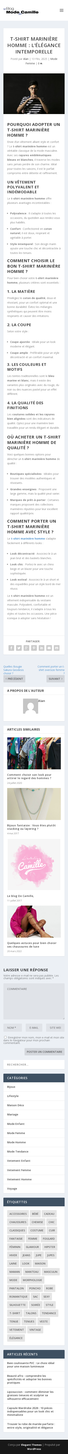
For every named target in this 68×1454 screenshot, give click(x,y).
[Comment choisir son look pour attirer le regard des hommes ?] (34, 753)
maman (14, 1272)
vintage (35, 1329)
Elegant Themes (31, 1444)
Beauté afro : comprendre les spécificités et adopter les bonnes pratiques (29, 1379)
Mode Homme (16, 1142)
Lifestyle (13, 1096)
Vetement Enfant (18, 1160)
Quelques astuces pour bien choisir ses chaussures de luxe (31, 944)
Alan (26, 59)
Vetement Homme (19, 1179)
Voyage (12, 1188)
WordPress (34, 1449)
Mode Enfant (16, 1124)
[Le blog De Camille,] (34, 864)
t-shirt (14, 1313)
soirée (35, 1305)
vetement (16, 1329)
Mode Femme (16, 1133)
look (25, 1263)
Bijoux (11, 1087)
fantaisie (16, 1238)
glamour (32, 1247)
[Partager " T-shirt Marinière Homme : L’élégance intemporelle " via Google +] (26, 648)
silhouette (17, 1305)
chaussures (17, 1222)
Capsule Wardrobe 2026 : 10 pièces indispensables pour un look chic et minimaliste (30, 1411)
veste (44, 1321)
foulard (49, 1238)
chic (52, 1222)
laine (13, 1263)
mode (13, 1280)
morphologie (32, 1280)
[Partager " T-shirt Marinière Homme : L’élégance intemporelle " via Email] (49, 648)
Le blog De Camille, (20, 896)
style (49, 1305)
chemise (37, 1222)
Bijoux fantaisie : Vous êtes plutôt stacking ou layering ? (31, 827)
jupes (50, 1255)
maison (40, 1263)
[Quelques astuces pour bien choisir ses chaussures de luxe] (34, 922)
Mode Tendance (17, 1151)
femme (32, 1238)
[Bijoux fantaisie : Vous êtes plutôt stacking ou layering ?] (34, 804)
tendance (49, 1313)
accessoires (18, 1214)
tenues (29, 1321)
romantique (18, 1296)
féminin (14, 1247)
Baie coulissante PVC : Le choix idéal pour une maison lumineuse (30, 1364)
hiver (13, 1255)
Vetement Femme (19, 1170)
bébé (35, 1214)
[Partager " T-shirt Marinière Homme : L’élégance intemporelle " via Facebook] (11, 648)
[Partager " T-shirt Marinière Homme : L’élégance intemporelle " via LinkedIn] (41, 648)
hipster (49, 1247)
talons (31, 1313)
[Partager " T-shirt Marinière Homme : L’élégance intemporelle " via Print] (56, 648)
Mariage (12, 1114)
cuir (52, 1230)
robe (49, 1288)
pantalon (16, 1288)
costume (36, 1230)
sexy (46, 1296)
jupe (39, 1255)
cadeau (49, 1214)
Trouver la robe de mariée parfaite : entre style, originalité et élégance (31, 1425)
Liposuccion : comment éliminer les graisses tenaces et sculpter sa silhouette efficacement (30, 1395)
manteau (32, 1272)
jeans (26, 1255)
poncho (35, 1288)
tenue (13, 1321)
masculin (50, 1272)
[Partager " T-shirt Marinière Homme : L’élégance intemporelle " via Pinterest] (34, 648)
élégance (16, 1338)
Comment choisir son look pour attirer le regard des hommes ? (29, 776)
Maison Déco (15, 1105)
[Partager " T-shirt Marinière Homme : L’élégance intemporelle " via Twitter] (19, 648)
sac (35, 1296)
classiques (17, 1230)
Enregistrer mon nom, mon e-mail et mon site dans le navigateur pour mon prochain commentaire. (33, 1040)
